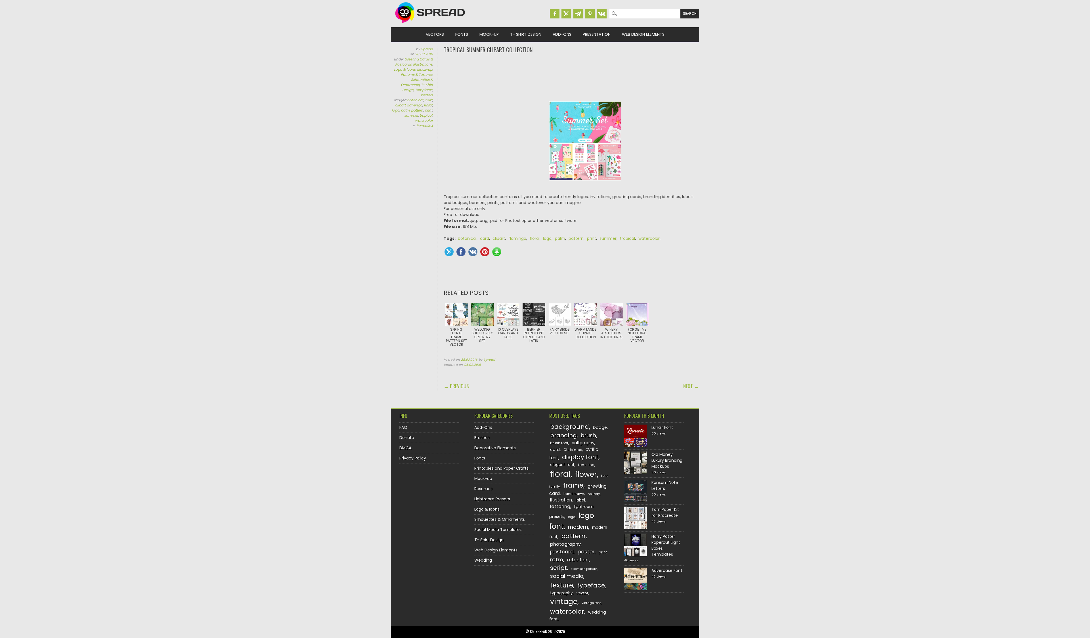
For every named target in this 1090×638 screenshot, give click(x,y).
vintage (563, 601)
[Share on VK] (472, 251)
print (428, 110)
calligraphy (583, 443)
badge (600, 427)
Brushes (482, 437)
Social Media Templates (498, 529)
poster (586, 551)
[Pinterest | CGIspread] (590, 13)
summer (411, 115)
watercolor (424, 120)
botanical (415, 100)
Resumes (483, 489)
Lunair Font (662, 427)
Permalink (424, 125)
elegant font (562, 464)
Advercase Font (666, 570)
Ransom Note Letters (664, 485)
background (569, 426)
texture (561, 585)
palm (405, 110)
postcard (562, 551)
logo (395, 110)
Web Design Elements (643, 34)
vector (582, 593)
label (580, 500)
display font (580, 457)
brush (588, 435)
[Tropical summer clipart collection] (585, 185)
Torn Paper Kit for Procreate (665, 512)
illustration (561, 500)
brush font (559, 442)
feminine (586, 464)
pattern (417, 110)
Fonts (461, 34)
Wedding (483, 560)
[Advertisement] (571, 77)
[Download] (496, 251)
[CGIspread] (430, 24)
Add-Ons (562, 34)
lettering (560, 506)
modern (578, 526)
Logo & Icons (405, 69)
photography (565, 544)
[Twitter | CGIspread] (566, 13)
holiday (594, 494)
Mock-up (489, 34)
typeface (591, 585)
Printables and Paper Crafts (501, 468)
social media (566, 576)
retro (556, 559)
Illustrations (422, 64)
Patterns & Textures (416, 74)
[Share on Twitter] (449, 251)
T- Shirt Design (525, 34)
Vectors (435, 34)
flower (586, 474)
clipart (400, 105)
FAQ (403, 427)
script (558, 568)
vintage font (591, 603)
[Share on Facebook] (461, 251)
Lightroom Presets (492, 499)
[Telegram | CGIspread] (578, 13)
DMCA (405, 448)
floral (428, 105)
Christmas (572, 449)
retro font (578, 560)
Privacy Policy (412, 458)
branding (563, 435)
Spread (427, 49)
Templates (423, 89)
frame (573, 485)
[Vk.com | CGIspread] (602, 13)
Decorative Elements (495, 448)
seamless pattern (584, 569)
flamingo (414, 105)
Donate (406, 437)
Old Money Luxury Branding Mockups (666, 460)
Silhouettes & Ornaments (417, 82)
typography (561, 593)
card (428, 100)
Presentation (597, 34)
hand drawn (573, 494)
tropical (426, 115)
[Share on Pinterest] (484, 251)
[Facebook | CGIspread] (554, 13)
